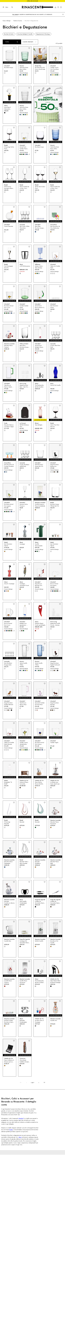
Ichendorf (21, 1118)
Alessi (20, 1137)
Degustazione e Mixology (43, 34)
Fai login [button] (15, 14)
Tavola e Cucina (17, 21)
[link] (21, 1082)
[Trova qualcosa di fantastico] (11, 7)
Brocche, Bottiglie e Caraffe (25, 34)
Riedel (11, 1129)
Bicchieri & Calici (9, 34)
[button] (55, 7)
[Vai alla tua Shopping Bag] (61, 7)
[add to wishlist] (14, 48)
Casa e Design (6, 21)
